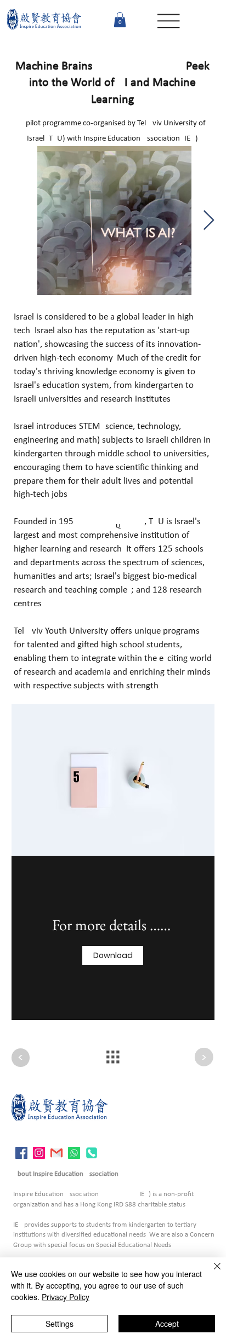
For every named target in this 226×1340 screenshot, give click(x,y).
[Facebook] (21, 1153)
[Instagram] (39, 1153)
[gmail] (56, 1153)
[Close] (210, 1273)
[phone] (92, 1153)
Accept (167, 1323)
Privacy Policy (65, 1296)
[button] (120, 19)
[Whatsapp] (74, 1153)
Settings (60, 1323)
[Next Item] (208, 220)
